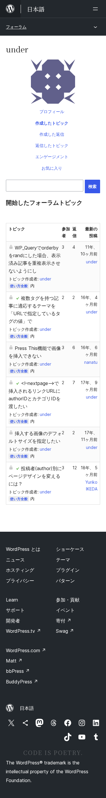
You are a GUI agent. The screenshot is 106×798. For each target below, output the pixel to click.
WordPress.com (26, 650)
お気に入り (52, 168)
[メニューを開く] (96, 9)
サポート (15, 610)
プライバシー (20, 581)
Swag (65, 631)
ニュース (15, 560)
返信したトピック (51, 145)
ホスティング (20, 570)
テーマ (63, 560)
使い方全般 (19, 286)
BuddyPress (22, 682)
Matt (14, 661)
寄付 (63, 621)
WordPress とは (23, 549)
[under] (53, 83)
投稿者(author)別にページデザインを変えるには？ (35, 476)
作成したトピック (51, 122)
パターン (65, 581)
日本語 (27, 708)
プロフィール (51, 111)
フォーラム (16, 26)
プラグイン (68, 570)
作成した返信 (51, 134)
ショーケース (70, 549)
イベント (65, 610)
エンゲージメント (51, 156)
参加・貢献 (68, 600)
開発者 (13, 621)
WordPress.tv (23, 631)
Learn (12, 600)
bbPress (18, 671)
